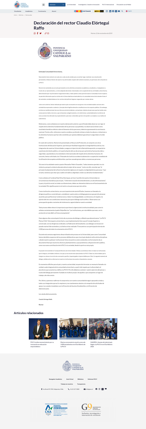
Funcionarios (42, 11)
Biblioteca (80, 379)
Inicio (15, 15)
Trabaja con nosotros (67, 384)
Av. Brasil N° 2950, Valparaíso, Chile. (53, 389)
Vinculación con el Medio (124, 4)
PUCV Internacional (108, 4)
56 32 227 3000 (74, 389)
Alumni (54, 11)
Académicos (28, 11)
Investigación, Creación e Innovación (89, 4)
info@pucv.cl (89, 389)
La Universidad (71, 4)
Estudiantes (17, 11)
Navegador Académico (55, 379)
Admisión (52, 4)
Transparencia (81, 384)
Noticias (21, 15)
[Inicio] (43, 4)
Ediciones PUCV (92, 379)
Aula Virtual (69, 379)
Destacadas (28, 15)
